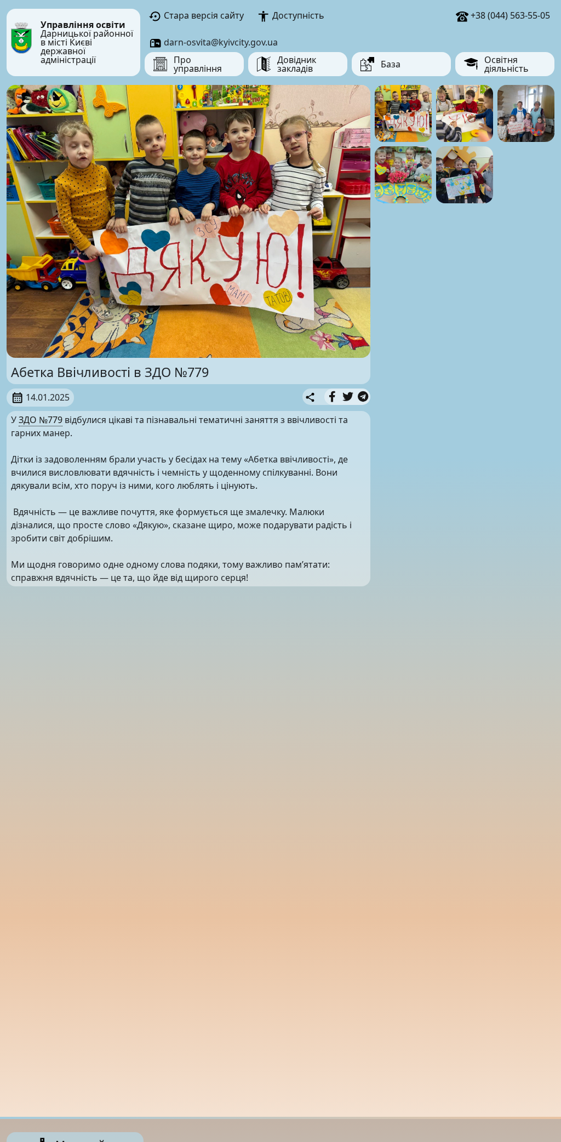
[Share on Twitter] (348, 397)
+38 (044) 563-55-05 (509, 15)
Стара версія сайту (203, 15)
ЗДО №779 (40, 420)
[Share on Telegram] (363, 397)
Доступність (297, 15)
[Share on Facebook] (332, 397)
